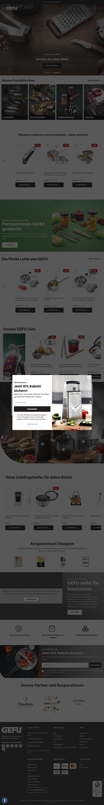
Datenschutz (30, 424)
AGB (36, 424)
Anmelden (32, 409)
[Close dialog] (89, 377)
